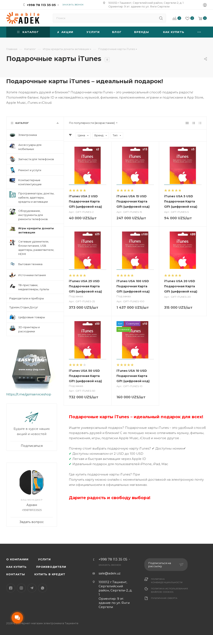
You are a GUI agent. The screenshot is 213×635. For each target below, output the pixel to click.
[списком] (193, 122)
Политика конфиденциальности (166, 581)
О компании (17, 559)
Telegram (31, 588)
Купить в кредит (49, 574)
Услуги (44, 559)
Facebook (10, 588)
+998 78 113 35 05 (41, 5)
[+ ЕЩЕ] (199, 32)
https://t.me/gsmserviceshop (28, 394)
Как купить (16, 566)
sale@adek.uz (109, 573)
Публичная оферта (164, 598)
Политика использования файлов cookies (169, 590)
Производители (51, 566)
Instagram (21, 588)
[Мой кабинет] (205, 5)
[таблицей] (200, 122)
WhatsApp (42, 588)
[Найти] (161, 18)
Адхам (31, 505)
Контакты (15, 574)
